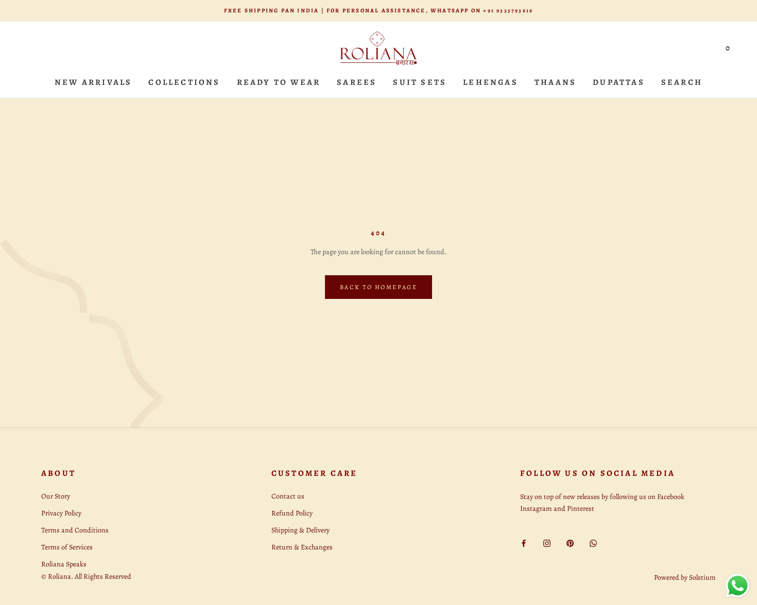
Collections (184, 82)
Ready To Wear (279, 82)
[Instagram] (546, 542)
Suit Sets (419, 82)
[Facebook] (523, 542)
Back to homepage (378, 287)
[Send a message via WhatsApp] (738, 586)
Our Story (55, 496)
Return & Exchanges (302, 547)
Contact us (287, 496)
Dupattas (619, 82)
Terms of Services (67, 547)
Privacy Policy (61, 513)
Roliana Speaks (64, 564)
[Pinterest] (570, 542)
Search (681, 82)
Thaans (555, 82)
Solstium (702, 577)
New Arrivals (93, 82)
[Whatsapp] (593, 542)
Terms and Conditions (75, 530)
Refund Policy (292, 513)
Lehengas (490, 82)
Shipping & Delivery (300, 530)
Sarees (356, 82)
